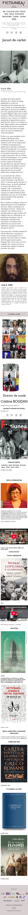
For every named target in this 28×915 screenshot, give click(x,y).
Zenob (11, 14)
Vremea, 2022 (5, 878)
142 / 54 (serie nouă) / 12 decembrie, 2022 (14, 91)
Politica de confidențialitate (14, 905)
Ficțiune (22, 11)
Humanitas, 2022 (5, 785)
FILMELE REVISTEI (14, 551)
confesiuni (4, 465)
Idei (4, 11)
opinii (17, 467)
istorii (12, 467)
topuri (3, 467)
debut (8, 467)
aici (22, 682)
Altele (14, 19)
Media (14, 908)
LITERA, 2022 (4, 833)
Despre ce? (24, 738)
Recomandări (7, 16)
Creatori (16, 16)
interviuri (23, 465)
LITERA (3, 675)
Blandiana (5, 513)
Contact (23, 16)
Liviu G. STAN (6, 88)
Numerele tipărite (14, 462)
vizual (10, 465)
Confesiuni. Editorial (6, 90)
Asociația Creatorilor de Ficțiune (14, 408)
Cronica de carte (12, 11)
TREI (2, 603)
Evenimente (19, 14)
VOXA (10, 470)
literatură (16, 465)
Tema (6, 14)
